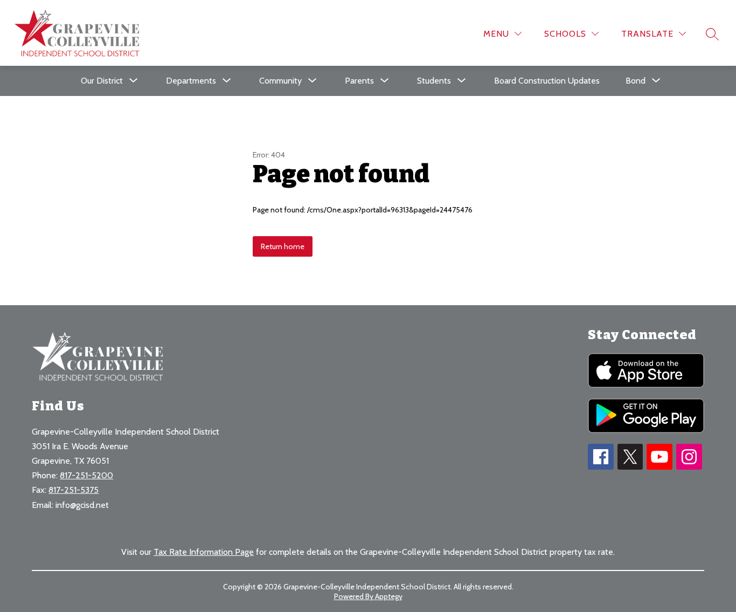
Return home (282, 246)
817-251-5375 (73, 490)
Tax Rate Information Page (204, 552)
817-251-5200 (86, 475)
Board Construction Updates (547, 80)
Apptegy (388, 596)
